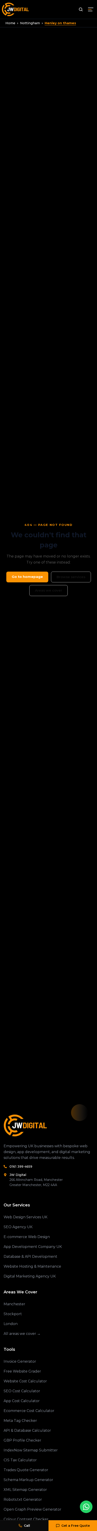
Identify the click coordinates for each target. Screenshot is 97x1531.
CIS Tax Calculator (20, 1460)
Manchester (14, 1304)
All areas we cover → (22, 1333)
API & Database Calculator (27, 1430)
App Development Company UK (33, 1247)
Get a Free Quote (75, 1526)
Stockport (13, 1314)
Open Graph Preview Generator (32, 1509)
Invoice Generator (20, 1361)
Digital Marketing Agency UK (30, 1276)
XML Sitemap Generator (25, 1490)
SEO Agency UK (18, 1227)
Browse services (71, 577)
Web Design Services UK (25, 1217)
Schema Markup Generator (28, 1480)
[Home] (48, 1125)
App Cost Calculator (22, 1401)
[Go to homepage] (16, 9)
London (11, 1324)
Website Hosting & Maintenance (32, 1266)
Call (27, 1526)
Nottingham (30, 23)
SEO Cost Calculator (22, 1391)
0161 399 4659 (20, 1167)
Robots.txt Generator (23, 1499)
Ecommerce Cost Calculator (29, 1411)
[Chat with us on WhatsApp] (86, 1507)
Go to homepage (27, 577)
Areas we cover (48, 590)
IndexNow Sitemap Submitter (31, 1450)
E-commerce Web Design (27, 1237)
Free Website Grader (22, 1371)
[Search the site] (80, 9)
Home (10, 23)
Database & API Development (30, 1256)
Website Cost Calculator (25, 1381)
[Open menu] (90, 9)
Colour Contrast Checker (26, 1519)
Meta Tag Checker (20, 1420)
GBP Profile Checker (22, 1440)
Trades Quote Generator (26, 1470)
